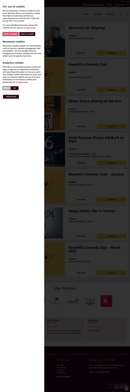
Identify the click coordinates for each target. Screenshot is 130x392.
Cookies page (29, 28)
